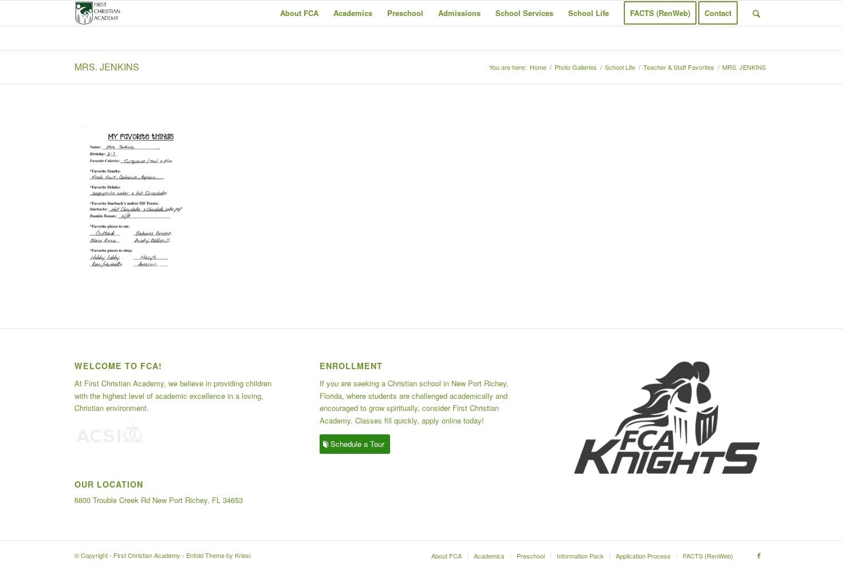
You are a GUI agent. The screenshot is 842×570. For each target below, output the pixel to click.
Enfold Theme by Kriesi (218, 555)
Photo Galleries (575, 67)
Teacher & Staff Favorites (678, 67)
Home (538, 67)
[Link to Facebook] (759, 555)
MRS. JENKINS (106, 66)
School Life (620, 67)
